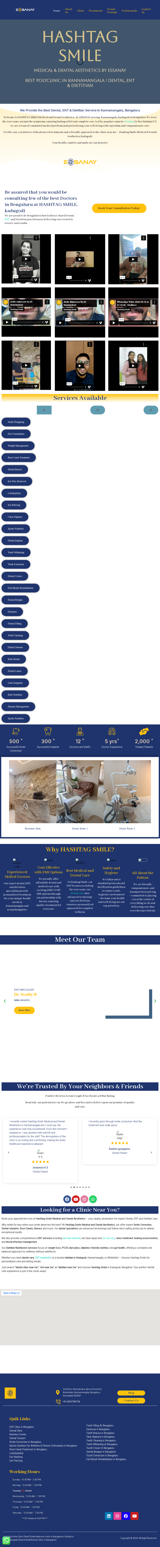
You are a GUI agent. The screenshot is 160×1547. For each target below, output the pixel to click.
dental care (77, 893)
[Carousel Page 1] (71, 1187)
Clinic (80, 10)
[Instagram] (84, 1199)
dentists (129, 121)
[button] (3, 795)
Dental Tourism (112, 11)
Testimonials (129, 10)
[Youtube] (76, 1199)
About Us (68, 11)
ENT (7, 219)
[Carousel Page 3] (77, 1187)
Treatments (95, 10)
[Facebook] (67, 1199)
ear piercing (108, 1238)
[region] (80, 1001)
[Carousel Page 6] (86, 1187)
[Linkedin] (109, 1516)
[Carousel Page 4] (80, 1187)
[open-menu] (44, 410)
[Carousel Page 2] (74, 1187)
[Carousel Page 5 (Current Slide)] (83, 1187)
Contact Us (146, 11)
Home (56, 10)
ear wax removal (71, 1238)
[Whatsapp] (93, 1199)
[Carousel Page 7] (89, 1187)
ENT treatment (43, 1258)
